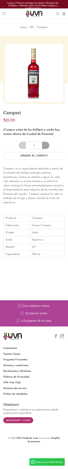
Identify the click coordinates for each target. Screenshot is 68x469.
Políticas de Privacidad (16, 377)
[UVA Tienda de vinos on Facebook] (56, 337)
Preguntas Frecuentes (15, 360)
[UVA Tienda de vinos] (34, 13)
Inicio (23, 27)
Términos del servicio (14, 388)
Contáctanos (10, 348)
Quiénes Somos (11, 354)
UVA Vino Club (11, 382)
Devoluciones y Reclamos (17, 371)
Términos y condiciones (16, 365)
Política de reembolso (15, 394)
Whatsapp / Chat (18, 420)
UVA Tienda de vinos (27, 438)
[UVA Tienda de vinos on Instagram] (62, 337)
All (31, 27)
